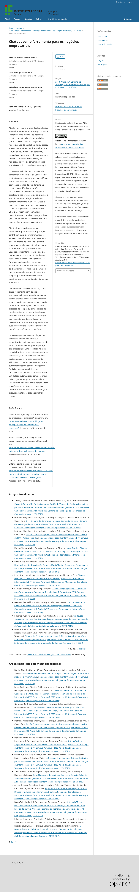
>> (16, 841)
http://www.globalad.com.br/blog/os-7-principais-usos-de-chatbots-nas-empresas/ (26, 424)
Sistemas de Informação (66, 110)
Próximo (82, 648)
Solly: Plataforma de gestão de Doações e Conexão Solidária (60, 775)
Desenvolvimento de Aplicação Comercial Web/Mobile (39, 565)
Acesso (131, 2)
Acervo (17, 19)
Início (11, 28)
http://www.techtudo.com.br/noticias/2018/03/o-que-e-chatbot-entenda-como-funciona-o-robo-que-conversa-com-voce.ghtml (31, 474)
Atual (7, 19)
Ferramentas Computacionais (68, 106)
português (102, 64)
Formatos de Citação (65, 270)
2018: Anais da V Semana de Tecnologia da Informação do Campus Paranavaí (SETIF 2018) (45, 30)
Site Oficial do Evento (57, 19)
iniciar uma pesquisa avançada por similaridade (49, 654)
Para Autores (102, 40)
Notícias (28, 19)
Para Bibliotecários (104, 44)
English (100, 60)
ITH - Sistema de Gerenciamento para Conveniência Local (52, 521)
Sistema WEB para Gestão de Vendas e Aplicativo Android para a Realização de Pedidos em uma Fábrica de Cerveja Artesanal (49, 805)
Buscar (128, 19)
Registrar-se (120, 2)
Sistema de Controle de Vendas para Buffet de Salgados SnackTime (56, 636)
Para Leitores (102, 36)
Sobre (39, 19)
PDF (61, 56)
